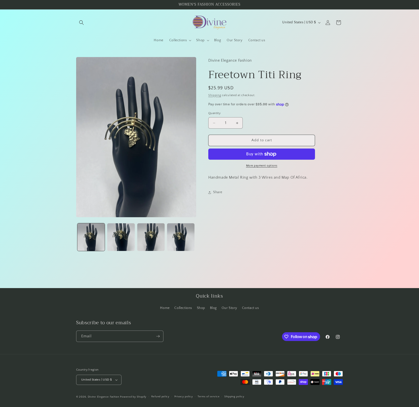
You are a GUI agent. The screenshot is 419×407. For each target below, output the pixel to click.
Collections (183, 308)
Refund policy (160, 396)
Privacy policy (183, 396)
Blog (213, 308)
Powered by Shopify (133, 396)
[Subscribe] (158, 336)
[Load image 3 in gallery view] (151, 237)
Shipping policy (234, 396)
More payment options (261, 165)
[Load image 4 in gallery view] (180, 237)
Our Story (229, 308)
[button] (81, 22)
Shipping (214, 95)
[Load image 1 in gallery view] (91, 237)
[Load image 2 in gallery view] (121, 237)
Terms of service (208, 396)
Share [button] (217, 192)
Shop (201, 308)
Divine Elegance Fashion (104, 396)
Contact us (250, 308)
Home (164, 308)
